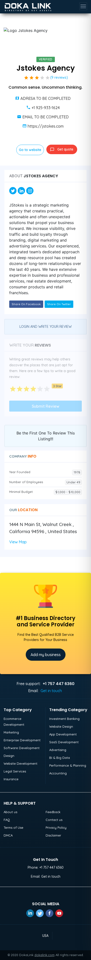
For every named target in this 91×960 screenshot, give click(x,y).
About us (10, 812)
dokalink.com (44, 955)
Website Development (20, 763)
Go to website (30, 150)
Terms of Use (13, 827)
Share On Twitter (59, 304)
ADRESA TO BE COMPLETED (45, 98)
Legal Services (15, 771)
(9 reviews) (59, 77)
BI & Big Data (59, 758)
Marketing (11, 732)
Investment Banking (64, 719)
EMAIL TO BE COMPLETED (45, 116)
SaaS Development (64, 742)
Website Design (61, 726)
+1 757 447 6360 (51, 867)
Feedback (53, 812)
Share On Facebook (26, 304)
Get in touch (51, 690)
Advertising (57, 750)
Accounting (58, 773)
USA (45, 935)
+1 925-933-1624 (46, 107)
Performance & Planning (67, 765)
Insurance (11, 779)
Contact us (54, 820)
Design (9, 756)
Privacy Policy (56, 827)
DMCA (8, 835)
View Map (18, 541)
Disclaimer (53, 835)
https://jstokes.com (46, 126)
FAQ (7, 820)
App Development (63, 734)
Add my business (46, 654)
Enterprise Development (22, 740)
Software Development (22, 748)
